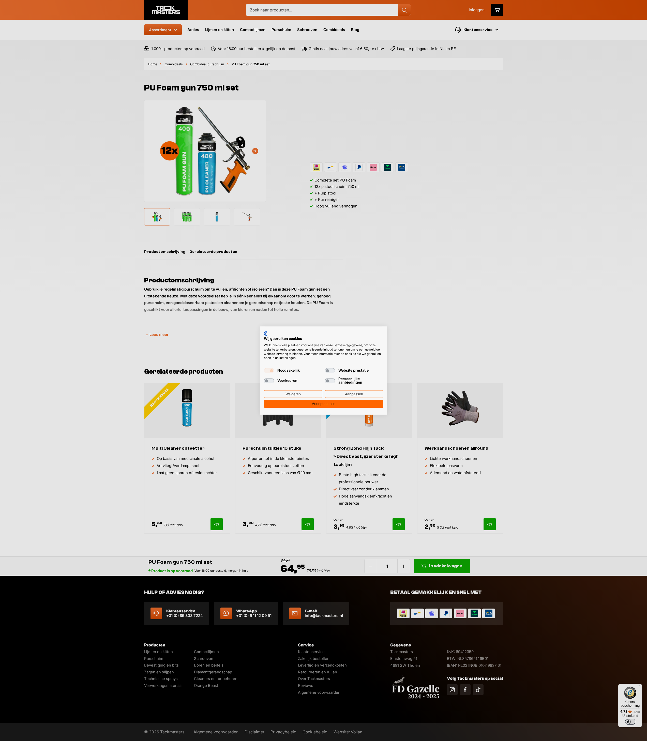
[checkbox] (269, 370)
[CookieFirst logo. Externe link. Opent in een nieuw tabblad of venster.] (266, 333)
